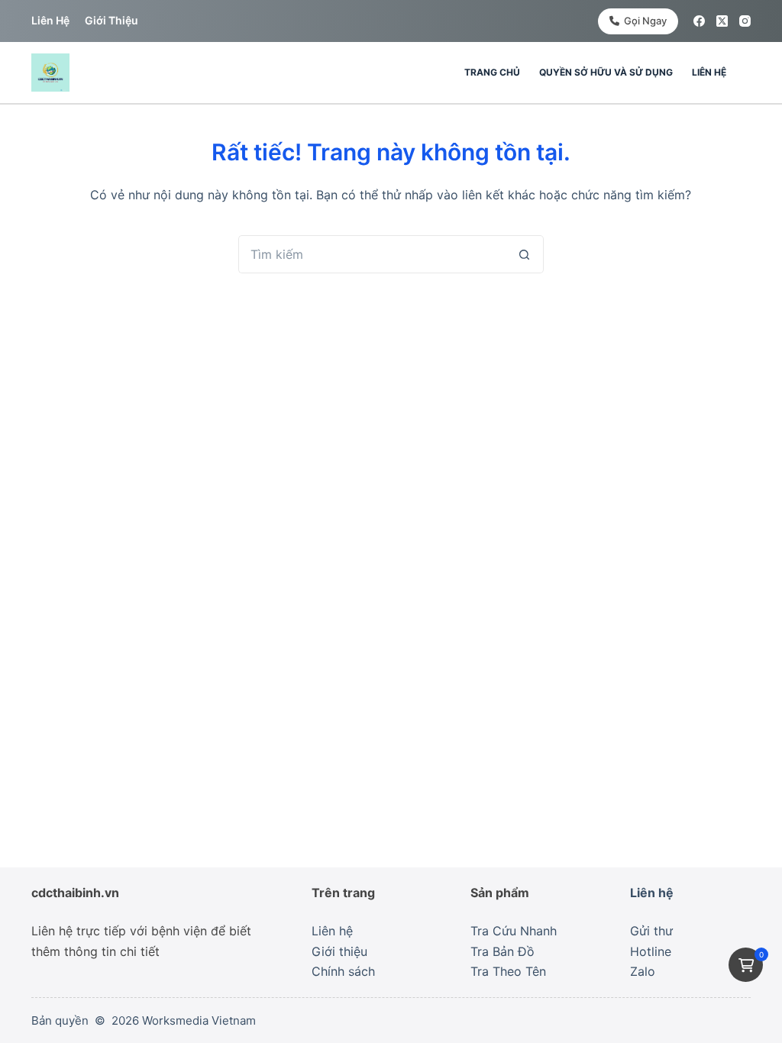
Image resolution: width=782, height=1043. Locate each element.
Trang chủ (492, 72)
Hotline (650, 951)
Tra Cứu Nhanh (513, 930)
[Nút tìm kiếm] (525, 254)
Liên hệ (50, 20)
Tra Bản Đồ (502, 951)
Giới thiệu (111, 20)
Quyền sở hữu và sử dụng (606, 72)
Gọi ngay (645, 21)
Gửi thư (651, 930)
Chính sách (343, 971)
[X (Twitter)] (722, 21)
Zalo (642, 971)
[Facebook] (699, 21)
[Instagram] (745, 21)
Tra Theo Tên (508, 971)
